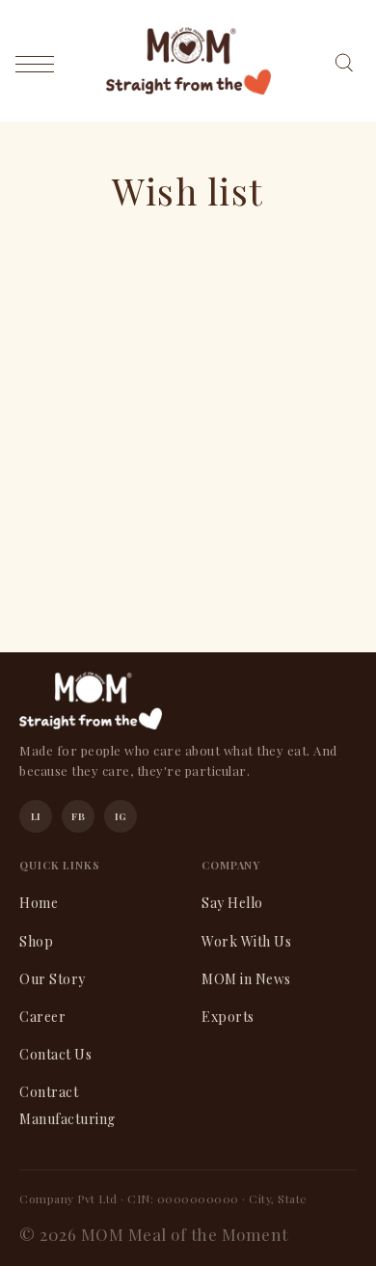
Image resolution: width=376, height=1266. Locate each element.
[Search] (344, 60)
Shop (36, 941)
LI (36, 816)
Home (38, 903)
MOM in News (246, 979)
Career (42, 1016)
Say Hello (232, 903)
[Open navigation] (39, 62)
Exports (228, 1016)
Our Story (52, 979)
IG (121, 816)
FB (78, 816)
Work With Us (246, 941)
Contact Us (55, 1054)
